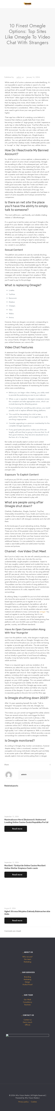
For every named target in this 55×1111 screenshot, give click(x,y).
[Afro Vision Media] (27, 4)
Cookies (34, 1101)
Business (27, 1004)
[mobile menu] (51, 4)
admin (19, 77)
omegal (42, 611)
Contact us (28, 1019)
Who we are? (27, 956)
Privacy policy (23, 1101)
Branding (27, 977)
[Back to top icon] (27, 1089)
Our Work (27, 999)
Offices (27, 1024)
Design (27, 982)
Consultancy (27, 1002)
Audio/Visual (27, 984)
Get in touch (27, 1022)
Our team (27, 959)
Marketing (27, 962)
